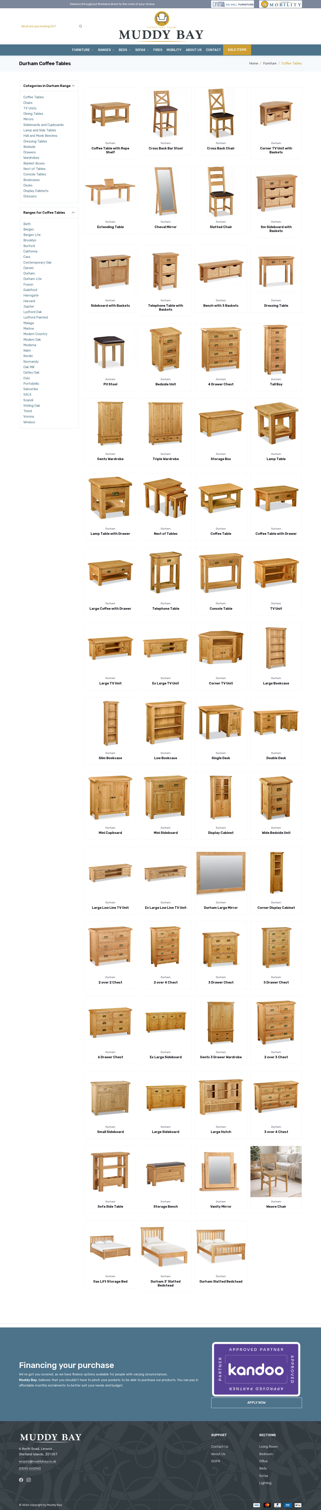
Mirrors (28, 119)
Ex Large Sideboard (166, 1057)
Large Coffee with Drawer (110, 609)
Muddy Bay (54, 1505)
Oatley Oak (31, 372)
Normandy (31, 362)
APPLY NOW (256, 1403)
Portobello (31, 384)
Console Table (221, 609)
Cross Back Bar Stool (166, 148)
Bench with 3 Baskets (220, 306)
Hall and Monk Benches (40, 136)
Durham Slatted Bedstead (221, 1281)
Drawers (29, 152)
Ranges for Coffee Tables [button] (44, 213)
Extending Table (110, 227)
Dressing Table (276, 306)
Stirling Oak (31, 406)
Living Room (268, 1447)
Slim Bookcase (110, 758)
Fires (157, 50)
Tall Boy (276, 384)
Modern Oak (32, 340)
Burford (29, 246)
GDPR (215, 1461)
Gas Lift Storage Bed (110, 1281)
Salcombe (30, 389)
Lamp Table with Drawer (110, 534)
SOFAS (140, 50)
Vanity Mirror (220, 1207)
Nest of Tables (34, 169)
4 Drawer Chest (221, 384)
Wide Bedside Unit (276, 833)
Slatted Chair (221, 227)
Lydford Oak (32, 312)
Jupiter (28, 306)
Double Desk (276, 758)
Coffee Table (221, 534)
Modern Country (35, 334)
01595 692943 (30, 1469)
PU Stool (110, 384)
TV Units (29, 108)
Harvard (29, 301)
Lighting (265, 1483)
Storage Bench (166, 1207)
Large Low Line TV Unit (110, 908)
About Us (194, 50)
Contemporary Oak (37, 262)
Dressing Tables (35, 141)
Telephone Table (165, 609)
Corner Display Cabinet (276, 908)
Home (253, 63)
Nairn (27, 350)
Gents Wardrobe (110, 459)
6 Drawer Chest (110, 1057)
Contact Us (219, 1447)
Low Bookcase (165, 758)
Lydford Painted (35, 317)
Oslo (26, 378)
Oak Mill (28, 367)
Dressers (30, 196)
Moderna (29, 345)
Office (263, 1461)
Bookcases (31, 180)
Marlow (28, 328)
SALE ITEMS (237, 50)
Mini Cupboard (110, 833)
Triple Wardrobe (166, 459)
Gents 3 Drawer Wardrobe (221, 1057)
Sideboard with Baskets (110, 306)
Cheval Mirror (166, 227)
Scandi (28, 400)
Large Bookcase (276, 683)
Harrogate (31, 295)
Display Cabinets (35, 191)
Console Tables (34, 174)
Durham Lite (32, 279)
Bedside (29, 147)
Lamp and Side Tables (39, 130)
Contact (213, 50)
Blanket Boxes (34, 163)
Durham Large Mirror (221, 908)
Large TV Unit (110, 683)
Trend (27, 411)
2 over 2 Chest (110, 982)
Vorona (28, 416)
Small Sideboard (110, 1132)
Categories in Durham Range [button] (47, 86)
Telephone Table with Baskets (165, 307)
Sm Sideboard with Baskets (276, 229)
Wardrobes (31, 158)
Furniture (81, 50)
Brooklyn (29, 240)
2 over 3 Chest (276, 1057)
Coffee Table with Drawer (276, 534)
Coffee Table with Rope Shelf (110, 150)
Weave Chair (276, 1207)
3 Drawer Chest (221, 982)
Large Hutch (221, 1132)
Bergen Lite (32, 235)
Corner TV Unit (221, 683)
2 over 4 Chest (166, 982)
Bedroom (266, 1454)
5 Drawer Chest (276, 982)
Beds (123, 50)
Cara (26, 257)
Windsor (29, 422)
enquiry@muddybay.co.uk (37, 1461)
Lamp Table (276, 459)
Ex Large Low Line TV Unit (165, 908)
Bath (27, 224)
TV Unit (276, 609)
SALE (27, 394)
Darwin (28, 268)
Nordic (28, 356)
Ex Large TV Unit (165, 683)
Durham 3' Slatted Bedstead (166, 1283)
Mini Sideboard (166, 833)
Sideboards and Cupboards (43, 125)
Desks (28, 185)
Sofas (263, 1476)
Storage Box (221, 459)
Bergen (28, 229)
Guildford (30, 290)
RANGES (104, 50)
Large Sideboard (165, 1132)
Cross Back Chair (221, 148)
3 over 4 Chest (276, 1132)
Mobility (174, 50)
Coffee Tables (33, 97)
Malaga (28, 323)
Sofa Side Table (110, 1207)
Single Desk (221, 758)
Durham (29, 273)
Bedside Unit (165, 384)
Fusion (28, 284)
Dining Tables (33, 114)
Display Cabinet (221, 833)
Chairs (28, 103)
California (30, 251)
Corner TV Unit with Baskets (276, 150)
